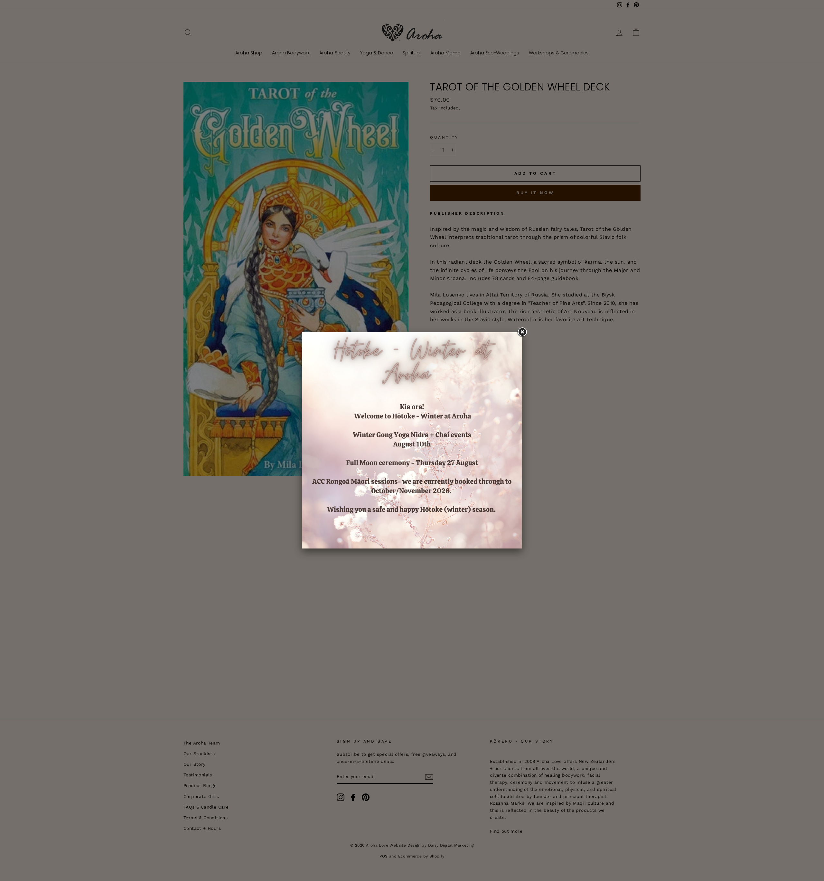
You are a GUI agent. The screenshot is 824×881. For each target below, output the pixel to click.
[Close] (522, 332)
